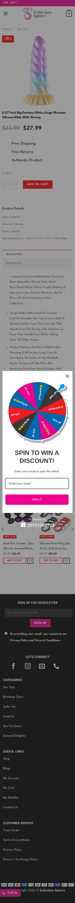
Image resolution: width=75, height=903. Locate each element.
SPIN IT (37, 499)
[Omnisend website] (37, 522)
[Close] (67, 376)
